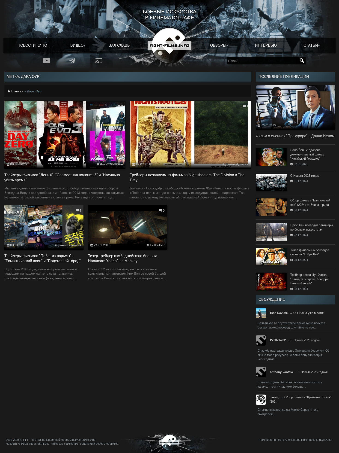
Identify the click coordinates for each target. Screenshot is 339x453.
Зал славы (120, 45)
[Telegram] (72, 60)
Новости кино (32, 45)
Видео (76, 45)
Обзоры (218, 45)
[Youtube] (46, 60)
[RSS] (99, 60)
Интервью (266, 45)
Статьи (310, 45)
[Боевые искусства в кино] (169, 46)
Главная (17, 91)
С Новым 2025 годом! (306, 340)
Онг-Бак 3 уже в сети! (308, 313)
